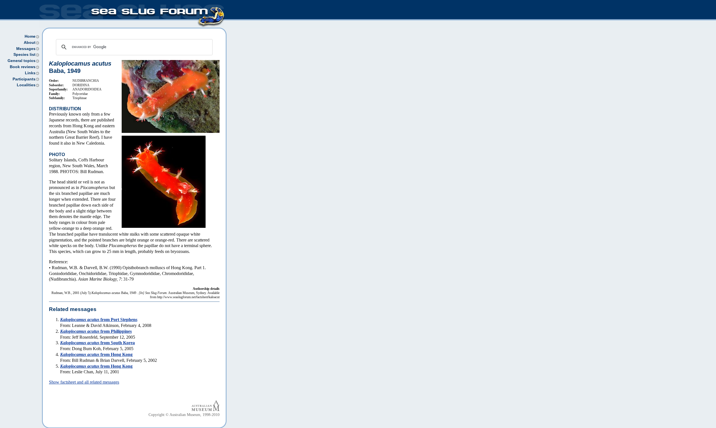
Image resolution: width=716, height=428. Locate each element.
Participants (24, 79)
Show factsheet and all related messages (84, 382)
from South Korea (97, 342)
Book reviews (23, 67)
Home (30, 36)
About (30, 42)
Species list (24, 54)
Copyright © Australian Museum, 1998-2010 (184, 415)
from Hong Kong (96, 354)
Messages (26, 49)
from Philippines (96, 331)
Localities (26, 85)
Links (30, 73)
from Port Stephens (98, 319)
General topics (22, 61)
